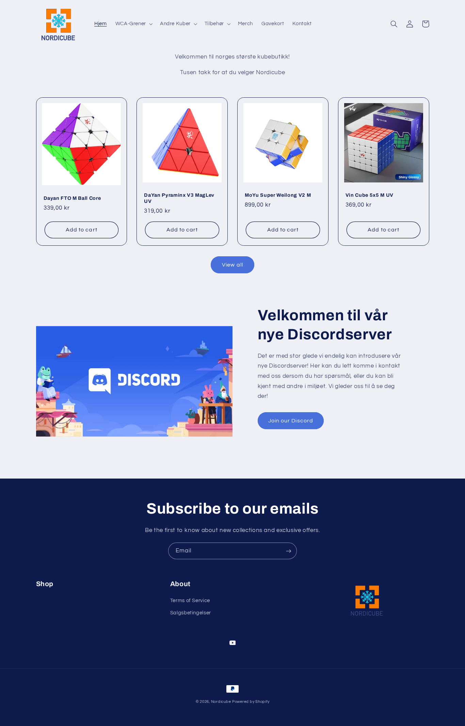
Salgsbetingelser (190, 612)
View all (232, 265)
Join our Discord (290, 420)
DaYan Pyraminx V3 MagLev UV (179, 198)
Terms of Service (190, 600)
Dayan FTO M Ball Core (72, 198)
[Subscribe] (288, 551)
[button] (133, 23)
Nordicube (221, 702)
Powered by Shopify (250, 702)
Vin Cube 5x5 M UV (370, 195)
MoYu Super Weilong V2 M (278, 195)
